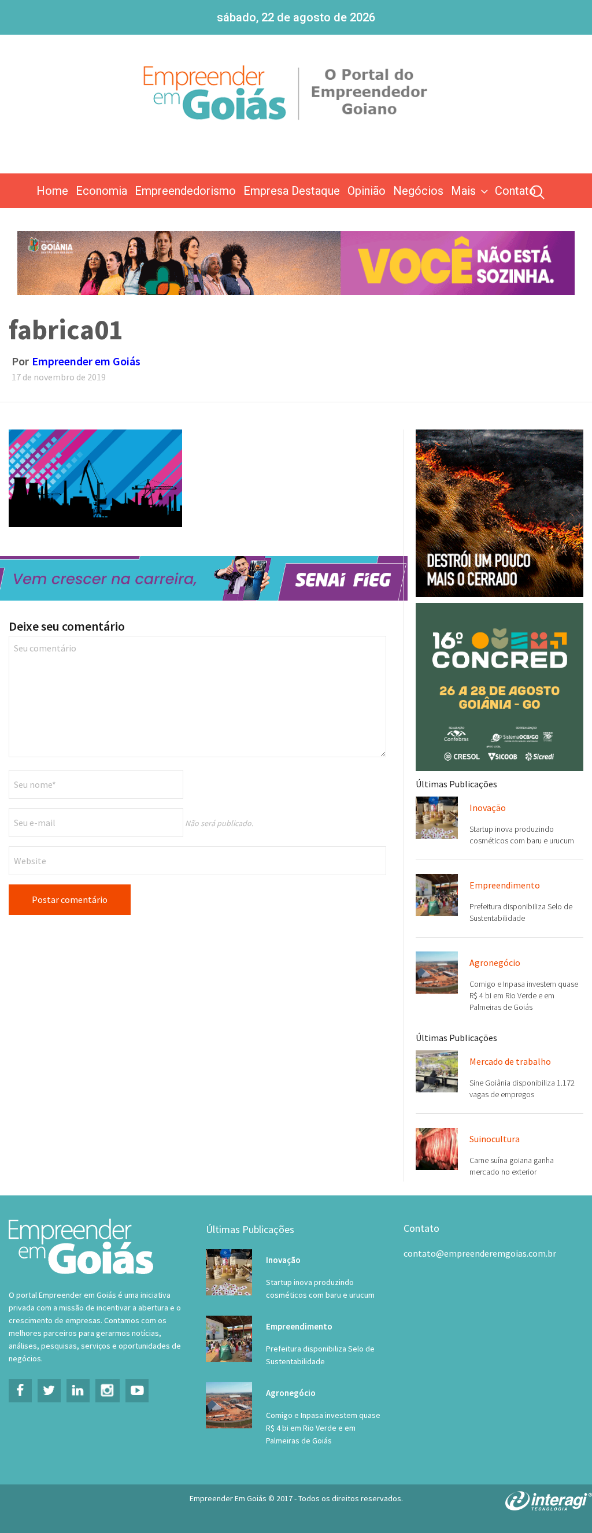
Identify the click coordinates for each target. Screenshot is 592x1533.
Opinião (366, 191)
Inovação (487, 807)
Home (52, 191)
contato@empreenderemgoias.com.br (480, 1253)
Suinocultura (494, 1139)
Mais (463, 191)
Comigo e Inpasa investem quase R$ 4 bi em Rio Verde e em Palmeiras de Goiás (523, 995)
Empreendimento (504, 885)
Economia (101, 191)
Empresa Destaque (291, 191)
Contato (515, 191)
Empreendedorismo (185, 191)
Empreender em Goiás (86, 361)
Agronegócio (494, 962)
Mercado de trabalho (510, 1061)
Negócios (418, 191)
